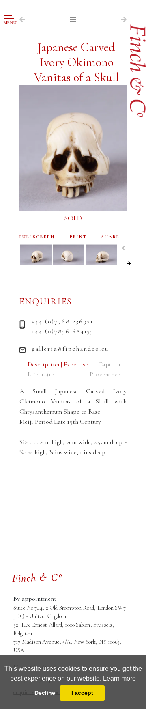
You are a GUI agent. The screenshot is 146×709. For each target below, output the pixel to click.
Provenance (105, 374)
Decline (44, 693)
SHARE (110, 236)
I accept (82, 693)
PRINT (78, 236)
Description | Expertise (58, 364)
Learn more (119, 678)
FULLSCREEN (37, 236)
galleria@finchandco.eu (70, 349)
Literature (41, 374)
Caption (109, 364)
